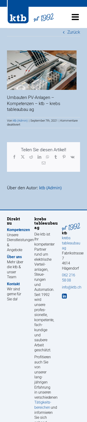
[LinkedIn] (64, 296)
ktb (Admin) (20, 120)
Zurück (73, 32)
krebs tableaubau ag (71, 243)
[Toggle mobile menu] (76, 17)
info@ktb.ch (71, 287)
